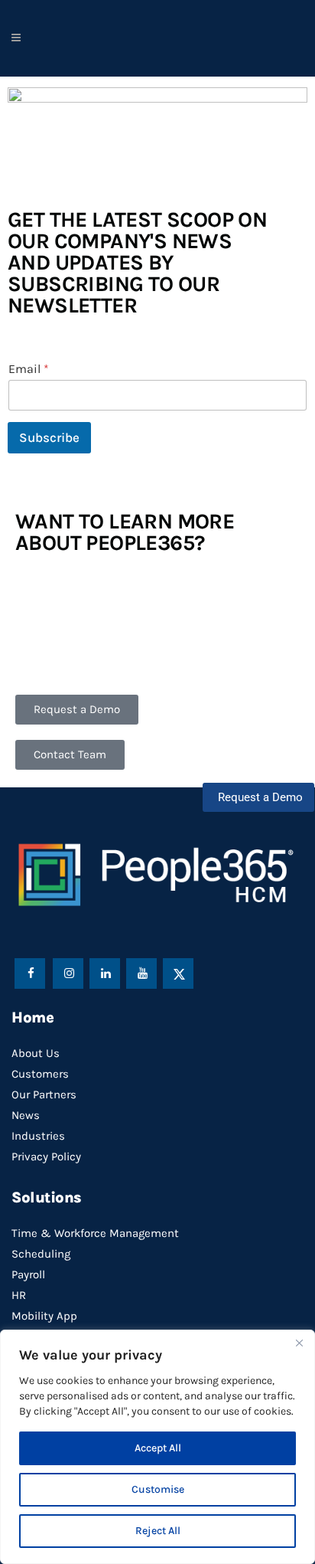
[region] (157, 1447)
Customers (40, 1074)
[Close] (299, 1342)
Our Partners (43, 1094)
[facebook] (31, 972)
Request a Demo (260, 797)
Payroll (28, 1274)
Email (28, 369)
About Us (35, 1053)
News (25, 1115)
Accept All (158, 1447)
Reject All (157, 1530)
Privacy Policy (46, 1156)
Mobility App (44, 1316)
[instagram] (69, 972)
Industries (38, 1136)
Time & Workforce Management (95, 1233)
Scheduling (40, 1254)
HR (18, 1295)
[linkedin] (105, 972)
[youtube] (142, 972)
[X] (179, 972)
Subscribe (49, 437)
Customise (158, 1489)
